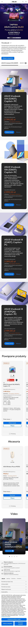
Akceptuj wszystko (20, 623)
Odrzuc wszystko (7, 623)
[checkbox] (12, 434)
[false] (9, 132)
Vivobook (19, 578)
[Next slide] (26, 63)
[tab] (12, 37)
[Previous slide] (1, 537)
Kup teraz (12, 495)
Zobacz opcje (12, 423)
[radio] (11, 375)
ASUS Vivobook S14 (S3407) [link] (9, 63)
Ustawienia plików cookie (14, 619)
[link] (14, 1)
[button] (2, 1)
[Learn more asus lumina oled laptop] (14, 39)
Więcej (12, 426)
